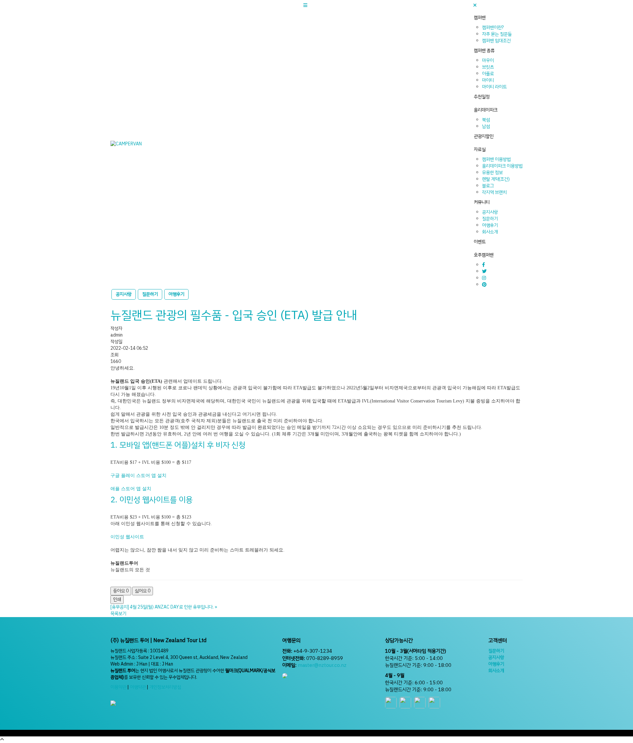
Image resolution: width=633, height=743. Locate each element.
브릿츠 (488, 67)
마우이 (488, 60)
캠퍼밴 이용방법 (496, 159)
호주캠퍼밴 (484, 255)
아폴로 (488, 73)
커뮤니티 (482, 202)
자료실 (480, 149)
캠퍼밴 (480, 17)
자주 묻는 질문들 (497, 34)
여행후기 (490, 225)
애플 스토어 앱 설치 (130, 488)
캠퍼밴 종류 (484, 50)
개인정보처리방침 (165, 687)
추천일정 (482, 96)
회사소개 (490, 231)
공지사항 (490, 212)
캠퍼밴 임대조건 (496, 40)
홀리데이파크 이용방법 (502, 166)
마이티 (488, 80)
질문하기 (490, 218)
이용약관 (118, 687)
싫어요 (142, 590)
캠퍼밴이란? (493, 27)
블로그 (488, 185)
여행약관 (138, 687)
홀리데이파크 (485, 109)
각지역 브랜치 (494, 192)
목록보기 (118, 613)
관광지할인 (484, 136)
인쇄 (117, 599)
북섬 (486, 119)
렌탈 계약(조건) (496, 179)
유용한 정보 (492, 172)
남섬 (486, 126)
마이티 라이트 (494, 86)
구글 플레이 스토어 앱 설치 (138, 475)
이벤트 (480, 241)
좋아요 (121, 590)
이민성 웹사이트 (127, 536)
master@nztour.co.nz (322, 665)
